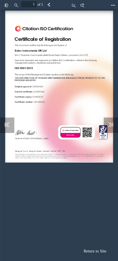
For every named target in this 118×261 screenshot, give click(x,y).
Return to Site (95, 251)
